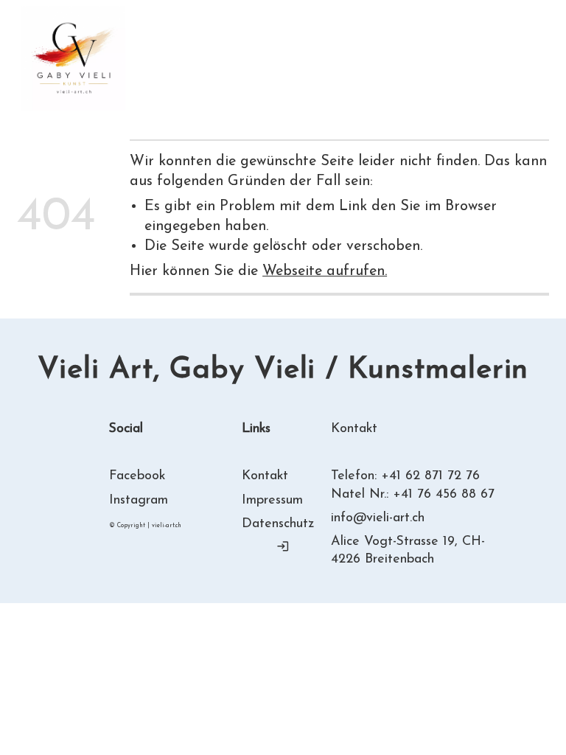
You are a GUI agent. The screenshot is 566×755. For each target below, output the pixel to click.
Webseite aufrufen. (324, 271)
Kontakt (314, 68)
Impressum (272, 500)
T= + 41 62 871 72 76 (486, 57)
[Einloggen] (283, 546)
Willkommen (165, 48)
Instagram (138, 500)
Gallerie (337, 48)
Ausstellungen (170, 68)
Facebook (137, 476)
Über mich (258, 48)
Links (252, 68)
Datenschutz (278, 524)
